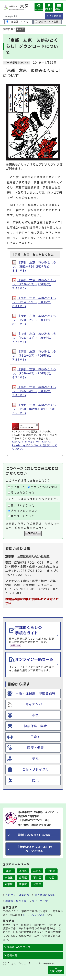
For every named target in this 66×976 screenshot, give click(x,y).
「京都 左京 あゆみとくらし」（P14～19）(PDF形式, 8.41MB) (34, 302)
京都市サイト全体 (49, 22)
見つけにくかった (23, 516)
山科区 (23, 877)
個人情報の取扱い (45, 895)
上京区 (23, 871)
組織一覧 (12, 955)
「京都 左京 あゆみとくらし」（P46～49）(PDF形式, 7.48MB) (34, 391)
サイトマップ (40, 901)
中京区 (52, 871)
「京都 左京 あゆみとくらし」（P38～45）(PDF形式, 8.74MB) (34, 373)
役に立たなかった (23, 492)
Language (39, 9)
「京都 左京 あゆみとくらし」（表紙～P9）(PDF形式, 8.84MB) (34, 266)
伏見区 (37, 884)
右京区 (9, 884)
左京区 (37, 871)
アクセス (49, 9)
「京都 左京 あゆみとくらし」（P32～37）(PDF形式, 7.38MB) (34, 355)
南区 (51, 877)
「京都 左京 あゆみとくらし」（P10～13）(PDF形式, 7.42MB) (34, 284)
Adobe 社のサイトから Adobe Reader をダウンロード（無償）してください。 (34, 445)
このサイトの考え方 (17, 895)
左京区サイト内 (19, 22)
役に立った (18, 487)
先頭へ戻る (56, 971)
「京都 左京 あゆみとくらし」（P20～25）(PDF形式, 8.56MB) (34, 320)
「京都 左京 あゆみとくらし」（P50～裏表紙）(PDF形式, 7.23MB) (34, 409)
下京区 (37, 877)
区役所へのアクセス (18, 947)
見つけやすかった (23, 505)
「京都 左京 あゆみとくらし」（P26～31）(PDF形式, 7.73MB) (34, 337)
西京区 (23, 884)
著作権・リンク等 (16, 901)
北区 (8, 871)
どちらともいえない (43, 487)
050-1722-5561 (34, 915)
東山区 (9, 877)
